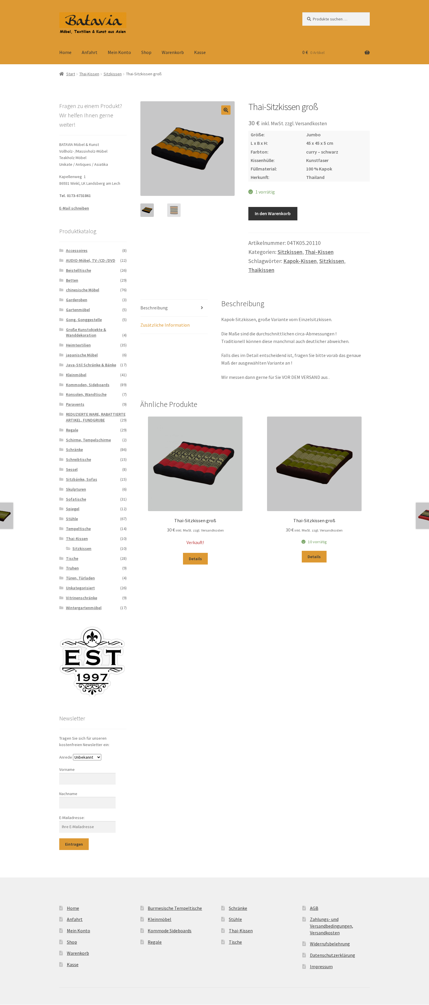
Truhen (72, 568)
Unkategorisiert (80, 588)
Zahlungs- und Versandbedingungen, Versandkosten (331, 925)
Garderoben (76, 299)
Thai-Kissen (89, 73)
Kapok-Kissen (300, 260)
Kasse (200, 52)
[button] (226, 110)
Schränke (74, 449)
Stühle (72, 518)
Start (70, 73)
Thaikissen (261, 270)
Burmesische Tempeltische (175, 908)
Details (195, 558)
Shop (146, 52)
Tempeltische (78, 528)
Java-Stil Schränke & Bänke (91, 364)
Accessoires (77, 250)
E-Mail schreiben (74, 208)
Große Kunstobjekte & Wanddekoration (86, 332)
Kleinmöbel (76, 374)
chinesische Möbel (82, 289)
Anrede (65, 757)
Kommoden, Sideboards (87, 384)
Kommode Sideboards (169, 930)
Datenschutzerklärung (332, 955)
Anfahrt (89, 52)
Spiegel (72, 508)
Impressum (321, 966)
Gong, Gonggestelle (84, 319)
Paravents (75, 404)
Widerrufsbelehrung (330, 944)
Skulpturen (76, 489)
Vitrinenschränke (81, 597)
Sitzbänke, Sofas (81, 479)
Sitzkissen (113, 73)
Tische (72, 558)
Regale (72, 430)
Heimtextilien (78, 345)
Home (65, 52)
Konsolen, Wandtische (86, 394)
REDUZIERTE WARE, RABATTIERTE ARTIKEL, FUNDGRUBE (95, 417)
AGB (314, 908)
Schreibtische (78, 459)
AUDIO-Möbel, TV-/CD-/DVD (90, 260)
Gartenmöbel (78, 309)
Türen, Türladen (80, 578)
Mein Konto (119, 52)
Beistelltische (78, 270)
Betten (72, 280)
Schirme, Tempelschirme (88, 440)
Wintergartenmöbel (84, 607)
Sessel (72, 469)
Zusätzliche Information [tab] (165, 325)
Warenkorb (173, 52)
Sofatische (76, 499)
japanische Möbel (82, 355)
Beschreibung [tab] (154, 308)
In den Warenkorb (273, 213)
